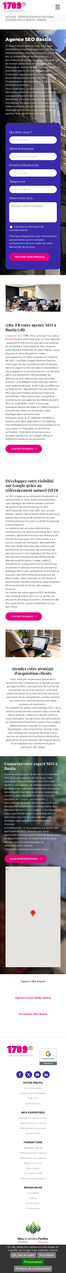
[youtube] (37, 1074)
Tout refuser (46, 1255)
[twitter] (28, 1074)
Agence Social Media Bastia (33, 997)
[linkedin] (46, 1074)
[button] (33, 913)
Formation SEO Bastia (33, 1014)
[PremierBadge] (48, 1049)
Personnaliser (33, 1261)
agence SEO (14, 335)
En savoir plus (44, 246)
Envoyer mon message (30, 256)
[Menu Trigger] (58, 7)
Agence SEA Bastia (33, 981)
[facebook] (19, 1074)
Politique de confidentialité (33, 1268)
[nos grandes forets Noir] (33, 1219)
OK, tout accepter (23, 1255)
